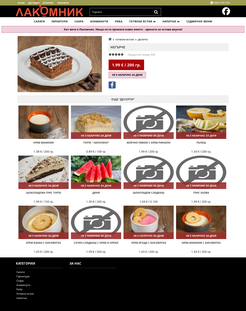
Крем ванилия (43, 142)
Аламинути (99, 21)
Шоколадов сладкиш (148, 192)
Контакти (63, 3)
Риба (118, 21)
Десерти (143, 39)
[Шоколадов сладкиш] (149, 172)
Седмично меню (199, 21)
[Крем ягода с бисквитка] (149, 222)
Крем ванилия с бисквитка (201, 242)
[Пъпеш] (201, 122)
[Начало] (110, 39)
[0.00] (116, 54)
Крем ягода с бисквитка (148, 242)
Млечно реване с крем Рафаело (149, 142)
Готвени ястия (140, 21)
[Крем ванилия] (43, 122)
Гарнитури (60, 21)
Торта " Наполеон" (96, 142)
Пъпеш (201, 142)
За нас (21, 3)
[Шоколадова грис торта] (43, 172)
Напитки (169, 21)
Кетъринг (48, 3)
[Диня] (96, 172)
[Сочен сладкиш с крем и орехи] (96, 222)
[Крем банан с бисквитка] (43, 222)
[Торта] (96, 122)
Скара (79, 21)
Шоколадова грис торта (43, 192)
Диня (96, 192)
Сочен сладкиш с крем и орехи (96, 242)
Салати (39, 21)
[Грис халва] (201, 172)
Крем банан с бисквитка (43, 242)
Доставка (33, 3)
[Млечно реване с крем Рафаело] (149, 122)
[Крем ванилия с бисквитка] (201, 222)
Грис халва (201, 192)
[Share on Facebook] (112, 87)
